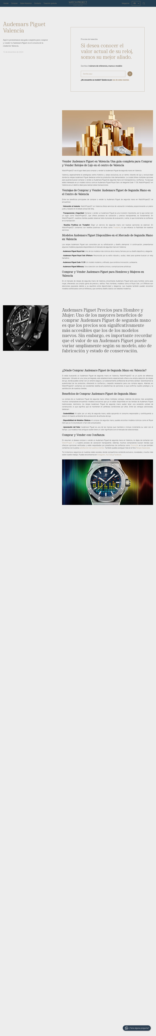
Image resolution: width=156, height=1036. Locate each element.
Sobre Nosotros (26, 3)
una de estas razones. (120, 80)
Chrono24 (134, 445)
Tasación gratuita (50, 3)
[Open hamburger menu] (150, 3)
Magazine (125, 3)
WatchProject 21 (68, 443)
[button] (130, 73)
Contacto (37, 3)
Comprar (14, 3)
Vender (6, 3)
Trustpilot (116, 227)
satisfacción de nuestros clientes (92, 448)
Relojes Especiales (143, 448)
